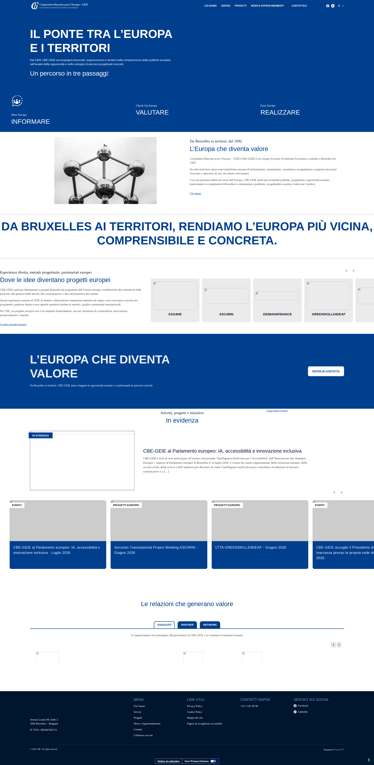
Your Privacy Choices (196, 761)
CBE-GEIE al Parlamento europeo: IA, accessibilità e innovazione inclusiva (222, 451)
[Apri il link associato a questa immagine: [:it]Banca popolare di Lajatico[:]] (164, 658)
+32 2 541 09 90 (249, 706)
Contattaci (299, 6)
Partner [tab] (187, 624)
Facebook (303, 705)
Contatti (138, 729)
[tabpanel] (187, 653)
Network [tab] (210, 624)
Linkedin (303, 711)
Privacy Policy (194, 706)
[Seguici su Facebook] (327, 5)
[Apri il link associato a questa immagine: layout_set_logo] (47, 658)
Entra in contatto (326, 371)
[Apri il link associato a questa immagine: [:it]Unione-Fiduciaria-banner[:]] (222, 658)
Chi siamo (195, 193)
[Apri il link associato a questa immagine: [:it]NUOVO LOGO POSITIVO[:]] (135, 658)
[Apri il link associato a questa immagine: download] (193, 658)
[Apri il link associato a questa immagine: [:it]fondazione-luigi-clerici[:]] (252, 658)
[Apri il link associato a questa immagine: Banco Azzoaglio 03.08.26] (106, 658)
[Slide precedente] (346, 271)
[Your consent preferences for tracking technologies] (369, 760)
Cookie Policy (194, 711)
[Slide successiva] (353, 271)
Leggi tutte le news (277, 410)
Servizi (225, 6)
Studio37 (339, 749)
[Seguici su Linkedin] (333, 6)
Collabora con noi (143, 735)
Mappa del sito (195, 717)
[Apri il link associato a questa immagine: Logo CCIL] (310, 658)
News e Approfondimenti (147, 723)
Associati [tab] (164, 624)
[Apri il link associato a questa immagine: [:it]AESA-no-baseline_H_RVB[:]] (281, 658)
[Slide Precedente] (333, 645)
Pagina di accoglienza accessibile (204, 723)
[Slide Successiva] (339, 645)
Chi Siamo (210, 6)
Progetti (241, 6)
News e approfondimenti (267, 6)
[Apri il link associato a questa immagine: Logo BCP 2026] (76, 658)
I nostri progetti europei (13, 324)
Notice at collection (169, 761)
